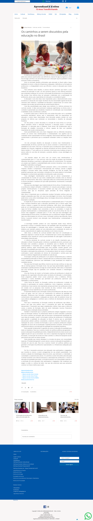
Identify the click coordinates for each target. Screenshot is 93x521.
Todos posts (17, 18)
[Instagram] (48, 507)
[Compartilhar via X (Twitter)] (25, 387)
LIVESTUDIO (52, 518)
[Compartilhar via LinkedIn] (28, 387)
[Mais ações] (71, 27)
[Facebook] (45, 507)
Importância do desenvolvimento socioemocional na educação (43, 416)
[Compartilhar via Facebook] (22, 387)
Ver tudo (76, 399)
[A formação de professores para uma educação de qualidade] (24, 407)
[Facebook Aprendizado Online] (66, 1)
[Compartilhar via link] (32, 387)
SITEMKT (58, 518)
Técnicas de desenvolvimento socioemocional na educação (65, 416)
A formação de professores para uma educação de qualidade (24, 416)
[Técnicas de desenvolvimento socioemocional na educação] (68, 407)
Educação (25, 18)
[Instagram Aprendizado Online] (63, 1)
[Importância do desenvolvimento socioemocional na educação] (46, 407)
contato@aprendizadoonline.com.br (46, 517)
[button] (78, 7)
